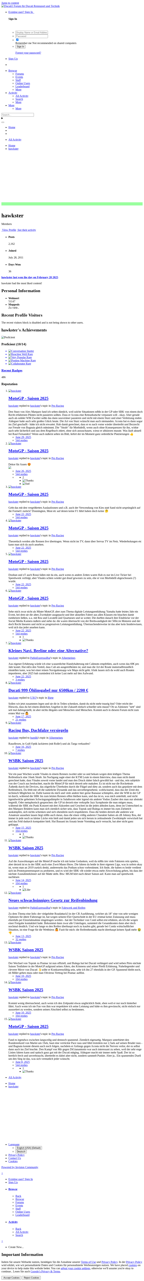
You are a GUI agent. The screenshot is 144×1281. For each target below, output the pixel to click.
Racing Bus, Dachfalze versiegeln (38, 730)
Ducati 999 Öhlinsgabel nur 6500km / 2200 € (48, 690)
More (18, 89)
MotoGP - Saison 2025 (28, 398)
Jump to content (10, 2)
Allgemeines (68, 657)
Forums (19, 73)
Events (19, 76)
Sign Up (13, 58)
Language (13, 1144)
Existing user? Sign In (21, 12)
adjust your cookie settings (75, 1268)
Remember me (23, 43)
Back (18, 1196)
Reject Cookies (31, 1277)
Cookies (13, 1161)
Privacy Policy (16, 1154)
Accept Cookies (11, 1277)
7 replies (20, 749)
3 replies (20, 679)
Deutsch (21, 1151)
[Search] (2, 122)
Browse (12, 70)
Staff (18, 80)
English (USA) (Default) (29, 1148)
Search (19, 99)
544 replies (21, 440)
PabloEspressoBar (40, 657)
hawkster (13, 405)
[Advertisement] (72, 177)
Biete (51, 697)
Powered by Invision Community (19, 1167)
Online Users (22, 83)
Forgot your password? (28, 52)
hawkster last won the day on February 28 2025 (29, 277)
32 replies (20, 939)
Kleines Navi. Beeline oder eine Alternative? (48, 650)
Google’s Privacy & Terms (45, 1271)
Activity (12, 92)
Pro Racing (57, 405)
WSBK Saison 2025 (25, 760)
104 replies (21, 830)
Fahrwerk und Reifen (73, 907)
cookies (133, 1265)
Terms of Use (88, 1261)
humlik (34, 737)
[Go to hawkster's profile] (14, 390)
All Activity (21, 95)
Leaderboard (22, 86)
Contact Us (14, 1158)
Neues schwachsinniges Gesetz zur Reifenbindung (52, 900)
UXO (33, 697)
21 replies (20, 719)
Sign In (20, 46)
